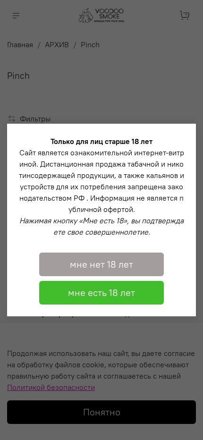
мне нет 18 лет (101, 264)
